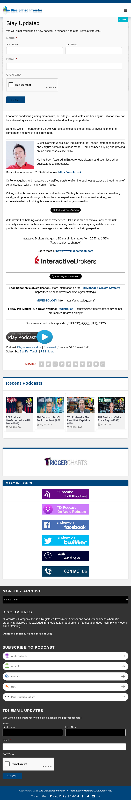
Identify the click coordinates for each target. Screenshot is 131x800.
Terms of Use (39, 796)
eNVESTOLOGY (47, 300)
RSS (43, 351)
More (51, 351)
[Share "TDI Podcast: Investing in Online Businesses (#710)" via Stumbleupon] (89, 364)
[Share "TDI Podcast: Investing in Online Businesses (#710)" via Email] (96, 364)
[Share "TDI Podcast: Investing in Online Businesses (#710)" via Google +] (55, 364)
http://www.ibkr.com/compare (74, 251)
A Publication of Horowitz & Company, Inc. (89, 790)
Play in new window (29, 347)
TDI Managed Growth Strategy (100, 287)
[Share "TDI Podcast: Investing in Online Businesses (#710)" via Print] (102, 364)
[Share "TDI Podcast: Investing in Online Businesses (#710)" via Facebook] (41, 364)
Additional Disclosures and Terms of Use (27, 633)
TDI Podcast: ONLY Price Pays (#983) (109, 419)
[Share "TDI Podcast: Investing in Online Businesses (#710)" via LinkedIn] (75, 364)
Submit (12, 776)
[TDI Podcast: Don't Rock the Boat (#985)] (50, 405)
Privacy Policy (58, 796)
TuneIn (34, 351)
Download (49, 347)
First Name (9, 727)
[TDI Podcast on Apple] (65, 509)
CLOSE (122, 19)
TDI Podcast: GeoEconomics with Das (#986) (18, 420)
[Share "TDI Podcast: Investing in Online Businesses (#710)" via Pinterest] (68, 364)
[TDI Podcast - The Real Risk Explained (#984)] (80, 405)
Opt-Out (74, 796)
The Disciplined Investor (51, 790)
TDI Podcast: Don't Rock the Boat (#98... (50, 419)
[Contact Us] (65, 571)
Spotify (24, 351)
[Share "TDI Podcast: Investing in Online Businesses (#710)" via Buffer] (82, 364)
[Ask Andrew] (65, 556)
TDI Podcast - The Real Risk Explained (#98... (79, 420)
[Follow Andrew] (65, 540)
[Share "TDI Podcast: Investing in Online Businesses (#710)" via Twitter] (48, 364)
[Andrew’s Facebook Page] (65, 525)
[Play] (29, 343)
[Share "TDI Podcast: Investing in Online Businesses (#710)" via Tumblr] (62, 364)
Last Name (71, 727)
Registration (66, 308)
